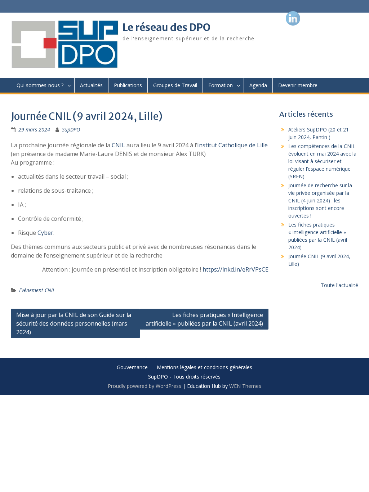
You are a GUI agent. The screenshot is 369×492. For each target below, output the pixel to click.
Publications (128, 85)
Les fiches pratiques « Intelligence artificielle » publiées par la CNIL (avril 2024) (204, 319)
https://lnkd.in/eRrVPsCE (235, 269)
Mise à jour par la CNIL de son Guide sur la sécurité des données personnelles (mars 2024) (73, 323)
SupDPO (71, 129)
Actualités (91, 85)
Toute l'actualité (339, 285)
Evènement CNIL (37, 290)
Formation (220, 85)
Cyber (45, 233)
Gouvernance (132, 367)
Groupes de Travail (175, 85)
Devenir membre (297, 85)
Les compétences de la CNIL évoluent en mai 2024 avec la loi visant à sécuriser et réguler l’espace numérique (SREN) (322, 161)
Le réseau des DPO (166, 27)
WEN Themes (245, 386)
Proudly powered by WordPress (144, 386)
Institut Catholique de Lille (232, 145)
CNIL (118, 145)
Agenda (258, 85)
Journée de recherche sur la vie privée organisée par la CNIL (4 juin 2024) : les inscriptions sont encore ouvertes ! (320, 200)
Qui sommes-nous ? (40, 85)
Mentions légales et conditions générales (204, 367)
